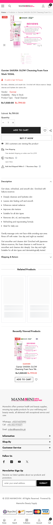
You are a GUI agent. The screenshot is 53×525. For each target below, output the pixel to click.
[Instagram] (12, 462)
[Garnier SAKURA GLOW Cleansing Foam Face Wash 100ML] (26, 349)
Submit (43, 483)
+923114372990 (19, 421)
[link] (13, 309)
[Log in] (43, 6)
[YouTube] (19, 462)
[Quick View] (37, 339)
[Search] (9, 6)
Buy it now (26, 138)
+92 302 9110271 (14, 424)
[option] (26, 31)
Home (3, 12)
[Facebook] (4, 462)
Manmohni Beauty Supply (26, 503)
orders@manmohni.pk (17, 429)
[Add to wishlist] (45, 130)
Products (12, 12)
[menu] (2, 6)
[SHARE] (50, 131)
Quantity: (5, 117)
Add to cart (21, 130)
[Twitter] (27, 462)
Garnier (12, 92)
